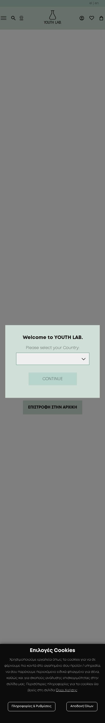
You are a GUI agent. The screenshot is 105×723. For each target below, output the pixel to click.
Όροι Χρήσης (66, 690)
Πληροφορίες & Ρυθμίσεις (32, 706)
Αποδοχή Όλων (81, 706)
